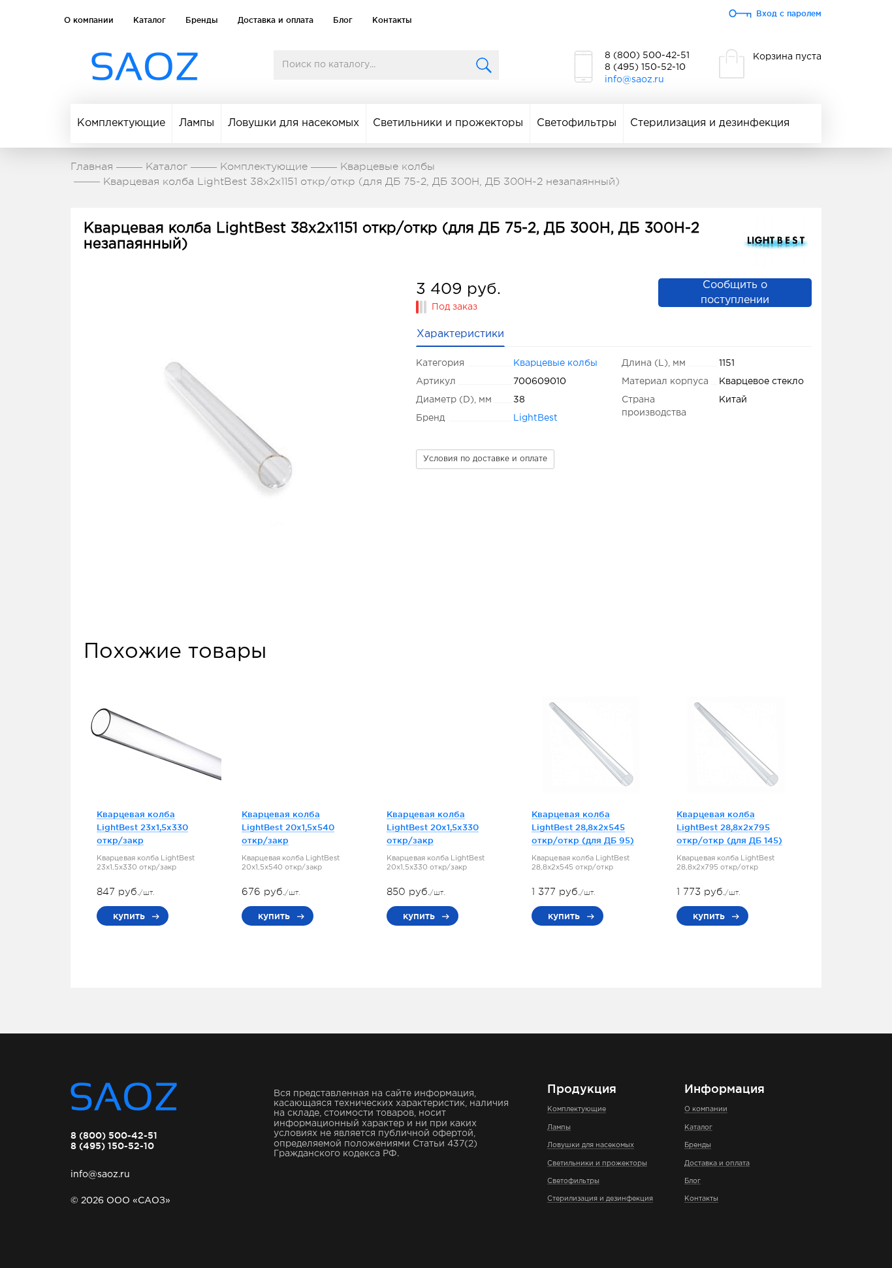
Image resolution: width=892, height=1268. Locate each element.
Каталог (149, 20)
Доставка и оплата (275, 20)
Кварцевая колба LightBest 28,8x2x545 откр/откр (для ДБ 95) (583, 827)
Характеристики (460, 334)
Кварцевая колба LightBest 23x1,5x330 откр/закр (142, 827)
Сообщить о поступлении (735, 292)
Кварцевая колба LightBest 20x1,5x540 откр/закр (288, 827)
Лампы (196, 123)
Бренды (201, 20)
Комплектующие (121, 123)
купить (129, 916)
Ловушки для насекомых (293, 123)
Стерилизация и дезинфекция (709, 123)
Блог (343, 20)
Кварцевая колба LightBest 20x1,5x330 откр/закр (433, 827)
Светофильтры (576, 123)
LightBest (535, 418)
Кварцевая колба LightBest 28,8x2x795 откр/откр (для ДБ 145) (729, 827)
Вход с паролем (788, 13)
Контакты (392, 20)
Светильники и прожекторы (448, 123)
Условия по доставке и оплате (485, 459)
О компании (89, 20)
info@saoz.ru (634, 80)
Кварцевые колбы (555, 363)
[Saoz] (144, 67)
